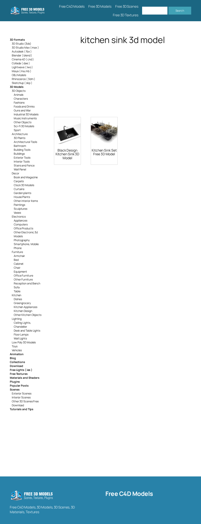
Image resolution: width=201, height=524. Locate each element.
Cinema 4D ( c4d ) (23, 59)
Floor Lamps (21, 334)
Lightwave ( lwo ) (22, 67)
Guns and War (22, 110)
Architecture (20, 134)
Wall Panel (20, 169)
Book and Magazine (26, 177)
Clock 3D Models (24, 185)
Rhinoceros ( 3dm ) (23, 79)
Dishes (18, 299)
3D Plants (19, 138)
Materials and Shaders (24, 378)
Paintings (19, 205)
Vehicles (17, 350)
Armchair (19, 256)
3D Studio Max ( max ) (25, 47)
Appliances (20, 220)
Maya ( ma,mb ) (21, 71)
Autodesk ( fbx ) (21, 51)
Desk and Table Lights (27, 330)
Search (179, 10)
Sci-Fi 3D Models (24, 126)
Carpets (19, 181)
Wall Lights (20, 338)
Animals (18, 95)
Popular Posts (19, 385)
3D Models (17, 87)
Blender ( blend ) (22, 55)
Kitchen (16, 295)
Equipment (20, 271)
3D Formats (17, 39)
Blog (13, 358)
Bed (16, 260)
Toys (14, 346)
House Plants (22, 197)
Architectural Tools (25, 142)
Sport (17, 130)
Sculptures (20, 209)
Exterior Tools (22, 157)
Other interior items (26, 201)
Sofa (17, 287)
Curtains (19, 189)
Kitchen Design (23, 311)
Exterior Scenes (21, 393)
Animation (17, 354)
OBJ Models (19, 75)
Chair (17, 267)
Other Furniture (23, 279)
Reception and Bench (27, 283)
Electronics (19, 216)
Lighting (17, 319)
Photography (22, 240)
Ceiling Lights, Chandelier (22, 324)
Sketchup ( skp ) (22, 83)
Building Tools (22, 150)
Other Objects (22, 122)
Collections (17, 362)
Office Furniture (23, 275)
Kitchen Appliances (25, 307)
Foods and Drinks (24, 106)
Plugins (15, 381)
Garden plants (22, 193)
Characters (21, 98)
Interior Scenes (21, 397)
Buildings (19, 153)
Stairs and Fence (24, 165)
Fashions (19, 102)
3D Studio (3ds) (21, 43)
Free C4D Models (129, 493)
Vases (17, 212)
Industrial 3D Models (26, 114)
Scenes (14, 389)
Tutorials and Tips (21, 409)
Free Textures (19, 374)
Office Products (23, 228)
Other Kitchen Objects (27, 315)
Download (16, 366)
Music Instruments (25, 118)
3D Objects (19, 91)
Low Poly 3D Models (24, 342)
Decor (15, 173)
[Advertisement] (122, 75)
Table (17, 291)
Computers (21, 224)
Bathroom (20, 146)
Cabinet (19, 264)
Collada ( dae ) (21, 63)
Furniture (17, 252)
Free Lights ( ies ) (21, 370)
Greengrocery (22, 303)
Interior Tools (22, 161)
